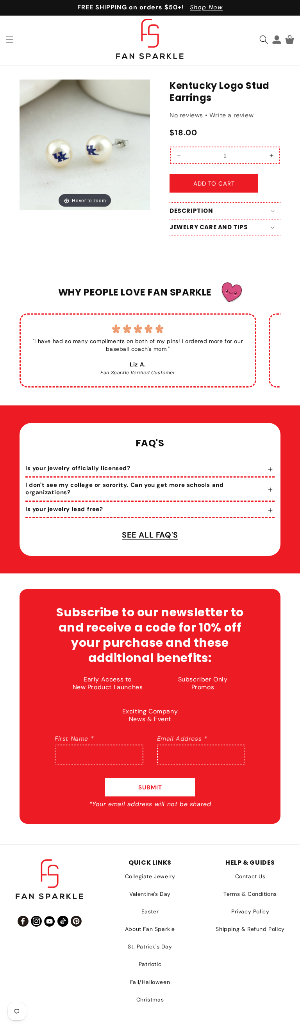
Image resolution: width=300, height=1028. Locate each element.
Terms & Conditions (250, 893)
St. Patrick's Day (150, 946)
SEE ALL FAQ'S (150, 535)
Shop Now (206, 7)
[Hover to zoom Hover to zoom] (85, 144)
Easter (150, 911)
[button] (9, 39)
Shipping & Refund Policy (250, 928)
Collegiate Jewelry (150, 876)
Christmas (150, 999)
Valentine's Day (150, 893)
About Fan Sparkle (150, 928)
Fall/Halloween (150, 982)
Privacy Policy (250, 911)
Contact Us (250, 876)
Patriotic (150, 964)
